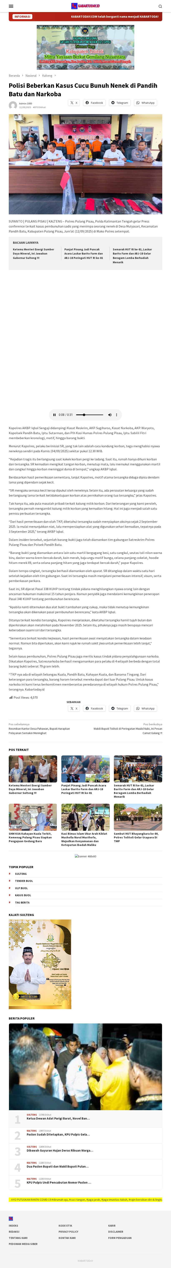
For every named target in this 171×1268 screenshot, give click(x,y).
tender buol (24, 881)
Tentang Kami (18, 1238)
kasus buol (23, 895)
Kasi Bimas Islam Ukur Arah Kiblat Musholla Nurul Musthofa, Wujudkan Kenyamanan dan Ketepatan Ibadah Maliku (84, 839)
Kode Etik (65, 1225)
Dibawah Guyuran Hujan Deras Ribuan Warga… (60, 1150)
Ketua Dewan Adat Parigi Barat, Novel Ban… (58, 1118)
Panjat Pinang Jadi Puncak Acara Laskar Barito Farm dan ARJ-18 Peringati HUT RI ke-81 (83, 254)
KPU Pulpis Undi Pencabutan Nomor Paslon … (59, 1182)
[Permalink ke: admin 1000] (13, 105)
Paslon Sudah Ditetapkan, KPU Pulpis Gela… (58, 1134)
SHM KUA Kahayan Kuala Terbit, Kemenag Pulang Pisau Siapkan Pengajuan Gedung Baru (30, 837)
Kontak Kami (67, 1238)
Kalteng (32, 1130)
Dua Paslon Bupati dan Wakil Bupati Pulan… (58, 1166)
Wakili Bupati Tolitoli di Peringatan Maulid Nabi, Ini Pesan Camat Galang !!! (128, 728)
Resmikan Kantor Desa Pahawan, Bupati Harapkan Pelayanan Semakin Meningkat (39, 728)
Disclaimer (115, 1231)
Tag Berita (22, 902)
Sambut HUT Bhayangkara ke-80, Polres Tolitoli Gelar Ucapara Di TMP (136, 837)
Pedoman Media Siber (23, 1244)
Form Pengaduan (120, 1238)
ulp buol (21, 888)
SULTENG (32, 1114)
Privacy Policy (68, 1231)
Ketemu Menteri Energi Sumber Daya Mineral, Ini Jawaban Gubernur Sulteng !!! (33, 254)
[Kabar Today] (85, 5)
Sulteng (21, 874)
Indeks (13, 1225)
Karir (112, 1225)
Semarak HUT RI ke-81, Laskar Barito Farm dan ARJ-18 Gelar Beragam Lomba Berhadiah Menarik (134, 791)
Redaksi (14, 1231)
